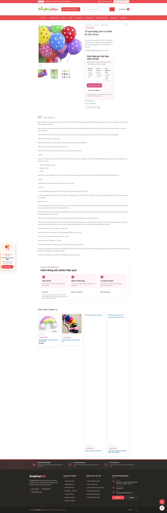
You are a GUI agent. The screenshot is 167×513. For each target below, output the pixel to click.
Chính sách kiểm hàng (93, 497)
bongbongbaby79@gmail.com (124, 492)
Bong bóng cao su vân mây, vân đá (71, 340)
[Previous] (40, 45)
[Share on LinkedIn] (99, 107)
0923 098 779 (119, 488)
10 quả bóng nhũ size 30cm (93, 450)
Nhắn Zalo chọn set (121, 1)
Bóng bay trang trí (70, 497)
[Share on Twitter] (89, 107)
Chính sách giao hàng (93, 481)
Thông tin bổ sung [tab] (49, 117)
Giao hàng (45, 292)
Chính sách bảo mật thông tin (95, 487)
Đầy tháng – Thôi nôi (71, 491)
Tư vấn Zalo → (118, 497)
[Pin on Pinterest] (95, 107)
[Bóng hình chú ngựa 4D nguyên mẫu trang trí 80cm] (118, 379)
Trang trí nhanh (69, 494)
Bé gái (70, 17)
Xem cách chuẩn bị (94, 90)
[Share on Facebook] (86, 107)
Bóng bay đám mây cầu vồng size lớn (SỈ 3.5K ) (48, 340)
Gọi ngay (131, 497)
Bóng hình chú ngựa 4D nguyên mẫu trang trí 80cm (117, 451)
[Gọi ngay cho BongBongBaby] (162, 501)
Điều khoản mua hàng (93, 494)
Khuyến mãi (123, 17)
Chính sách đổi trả (92, 484)
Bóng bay (96, 25)
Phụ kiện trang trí (70, 500)
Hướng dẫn (114, 17)
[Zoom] (40, 65)
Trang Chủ (43, 17)
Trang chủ (88, 25)
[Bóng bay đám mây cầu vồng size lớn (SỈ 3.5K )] (48, 323)
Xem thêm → (74, 1)
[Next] (79, 45)
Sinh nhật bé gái (69, 487)
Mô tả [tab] (40, 117)
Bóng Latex (104, 25)
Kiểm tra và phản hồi (77, 292)
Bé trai (64, 17)
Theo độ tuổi (89, 17)
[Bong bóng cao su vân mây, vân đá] (71, 323)
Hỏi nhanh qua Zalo (94, 85)
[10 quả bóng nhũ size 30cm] (95, 379)
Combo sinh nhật (54, 17)
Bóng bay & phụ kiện (102, 17)
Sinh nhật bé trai (69, 484)
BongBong (38, 476)
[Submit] (112, 9)
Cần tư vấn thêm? (105, 292)
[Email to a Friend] (92, 107)
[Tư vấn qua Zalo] (162, 508)
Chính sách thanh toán (93, 491)
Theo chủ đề (79, 17)
